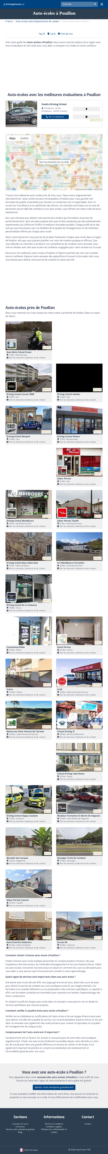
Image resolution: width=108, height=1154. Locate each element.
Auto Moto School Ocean (19, 352)
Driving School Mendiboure (20, 521)
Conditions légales (54, 1126)
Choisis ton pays (30, 1150)
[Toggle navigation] (102, 4)
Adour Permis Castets (18, 900)
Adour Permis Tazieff (67, 521)
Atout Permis (64, 647)
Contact (88, 1124)
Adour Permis (64, 478)
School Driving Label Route (70, 773)
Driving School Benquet (18, 436)
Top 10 (41, 33)
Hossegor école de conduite (71, 858)
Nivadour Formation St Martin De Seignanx (78, 816)
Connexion (20, 1126)
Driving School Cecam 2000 (20, 394)
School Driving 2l (66, 731)
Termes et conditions (54, 1124)
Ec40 (59, 689)
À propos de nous (20, 1124)
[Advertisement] (54, 69)
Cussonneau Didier (16, 647)
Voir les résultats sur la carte (54, 162)
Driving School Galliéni (68, 394)
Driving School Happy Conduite (22, 816)
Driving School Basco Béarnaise (22, 563)
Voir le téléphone (56, 117)
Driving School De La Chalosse (22, 605)
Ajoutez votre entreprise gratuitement (54, 1087)
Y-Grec (10, 689)
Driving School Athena (68, 436)
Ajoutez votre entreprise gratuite (20, 1129)
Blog (20, 1132)
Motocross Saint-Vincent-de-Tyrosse (25, 731)
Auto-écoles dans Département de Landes (37, 21)
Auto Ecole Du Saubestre (19, 942)
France (9, 21)
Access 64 (62, 942)
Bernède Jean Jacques (17, 858)
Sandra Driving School (54, 104)
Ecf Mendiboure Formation (70, 563)
